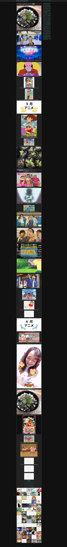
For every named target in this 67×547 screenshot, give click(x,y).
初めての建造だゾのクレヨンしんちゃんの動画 (46, 12)
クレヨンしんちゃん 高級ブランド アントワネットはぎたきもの (46, 23)
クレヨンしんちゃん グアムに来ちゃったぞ (46, 14)
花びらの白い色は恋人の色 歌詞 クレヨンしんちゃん (46, 37)
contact (42, 0)
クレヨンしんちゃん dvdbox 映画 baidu (29, 487)
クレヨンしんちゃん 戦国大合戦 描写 (46, 16)
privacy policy (46, 0)
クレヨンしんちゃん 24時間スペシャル (46, 20)
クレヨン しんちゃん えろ (22, 0)
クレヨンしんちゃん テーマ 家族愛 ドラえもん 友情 (46, 39)
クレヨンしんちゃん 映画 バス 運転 (46, 25)
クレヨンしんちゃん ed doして (29, 484)
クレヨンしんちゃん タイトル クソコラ (46, 28)
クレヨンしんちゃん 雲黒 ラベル (46, 21)
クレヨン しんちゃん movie (46, 35)
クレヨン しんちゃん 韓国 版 (46, 10)
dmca (40, 0)
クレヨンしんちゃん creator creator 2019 (29, 483)
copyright (49, 0)
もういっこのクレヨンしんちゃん (46, 18)
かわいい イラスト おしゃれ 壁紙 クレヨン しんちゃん (46, 33)
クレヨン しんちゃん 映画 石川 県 (46, 6)
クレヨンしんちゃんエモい (46, 26)
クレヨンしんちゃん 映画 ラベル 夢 (46, 31)
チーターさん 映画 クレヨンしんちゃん (46, 8)
